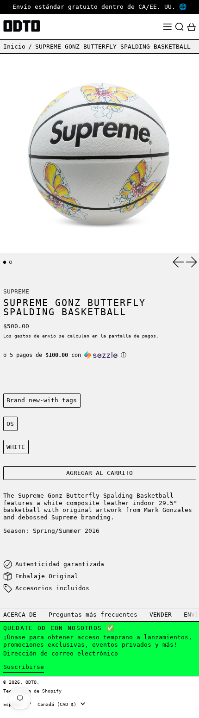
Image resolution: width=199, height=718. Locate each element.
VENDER (160, 614)
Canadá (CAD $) (58, 704)
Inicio (14, 46)
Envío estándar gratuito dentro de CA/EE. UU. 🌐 (99, 6)
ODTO (31, 682)
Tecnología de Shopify (32, 690)
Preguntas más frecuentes (93, 614)
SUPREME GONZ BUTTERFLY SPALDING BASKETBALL (113, 46)
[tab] (4, 262)
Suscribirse (23, 666)
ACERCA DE (20, 614)
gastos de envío (35, 335)
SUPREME (16, 291)
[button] (179, 26)
